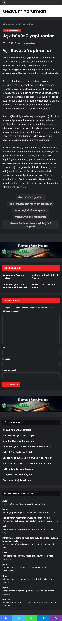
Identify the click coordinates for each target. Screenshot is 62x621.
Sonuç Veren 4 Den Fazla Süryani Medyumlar (26, 463)
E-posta (6, 359)
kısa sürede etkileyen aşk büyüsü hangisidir (31, 225)
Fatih (5, 552)
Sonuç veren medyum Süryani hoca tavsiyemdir (26, 517)
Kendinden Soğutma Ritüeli (17, 480)
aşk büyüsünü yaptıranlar (31, 216)
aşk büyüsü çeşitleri (31, 197)
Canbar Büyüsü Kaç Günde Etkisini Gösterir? (28, 2)
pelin (5, 564)
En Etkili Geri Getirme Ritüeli (43, 286)
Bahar (5, 509)
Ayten (5, 500)
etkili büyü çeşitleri (24, 24)
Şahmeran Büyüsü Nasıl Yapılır (45, 277)
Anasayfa (9, 24)
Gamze (6, 599)
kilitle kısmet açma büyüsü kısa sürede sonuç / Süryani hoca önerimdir (30, 539)
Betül (5, 587)
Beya (4, 576)
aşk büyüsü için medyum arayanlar (31, 203)
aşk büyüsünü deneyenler (31, 210)
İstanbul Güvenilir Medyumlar (18, 441)
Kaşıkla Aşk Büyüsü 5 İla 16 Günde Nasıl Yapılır (27, 457)
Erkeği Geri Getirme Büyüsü (17, 474)
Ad (4, 347)
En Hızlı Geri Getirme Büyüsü (17, 469)
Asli (4, 526)
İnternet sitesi (9, 370)
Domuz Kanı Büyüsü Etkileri (13, 277)
